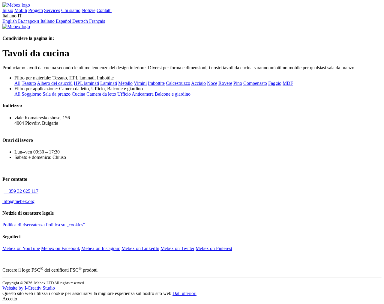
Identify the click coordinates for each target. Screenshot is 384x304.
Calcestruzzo (178, 83)
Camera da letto (101, 94)
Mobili (20, 10)
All (17, 83)
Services (52, 10)
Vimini (140, 83)
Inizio (7, 10)
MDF (288, 83)
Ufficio (124, 94)
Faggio (274, 83)
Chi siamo (70, 10)
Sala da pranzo (56, 94)
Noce (212, 83)
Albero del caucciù (55, 83)
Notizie (88, 10)
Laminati (108, 83)
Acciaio (198, 83)
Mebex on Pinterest (214, 248)
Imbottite (156, 83)
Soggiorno (31, 94)
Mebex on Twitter (177, 248)
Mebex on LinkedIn (140, 248)
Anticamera (143, 94)
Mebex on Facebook (60, 248)
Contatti (104, 10)
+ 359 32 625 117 (21, 191)
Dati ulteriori (184, 293)
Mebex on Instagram (100, 248)
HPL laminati (86, 83)
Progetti (35, 10)
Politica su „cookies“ (65, 224)
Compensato (255, 83)
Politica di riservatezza (23, 224)
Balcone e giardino (172, 94)
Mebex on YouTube (21, 248)
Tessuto (29, 83)
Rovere (225, 83)
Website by (28, 288)
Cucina (78, 94)
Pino (237, 83)
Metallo (125, 83)
